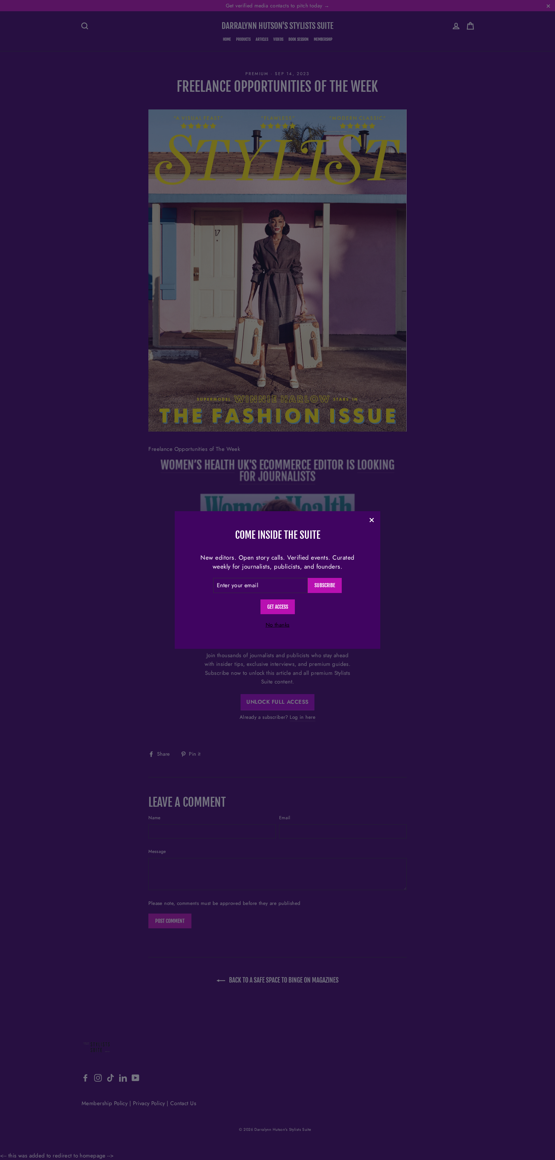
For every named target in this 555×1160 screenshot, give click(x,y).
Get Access (277, 607)
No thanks (278, 625)
